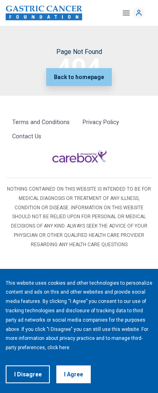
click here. (58, 347)
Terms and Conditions (41, 122)
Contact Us (26, 136)
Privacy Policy (101, 122)
